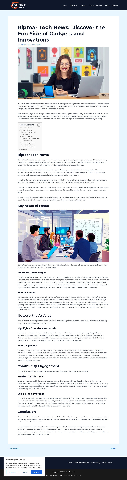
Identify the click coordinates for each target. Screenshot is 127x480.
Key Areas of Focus (26, 130)
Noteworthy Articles (26, 136)
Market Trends (27, 134)
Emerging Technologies (29, 132)
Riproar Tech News (26, 128)
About (107, 5)
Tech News (74, 5)
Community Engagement (27, 143)
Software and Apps (95, 5)
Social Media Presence (29, 147)
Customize (12, 472)
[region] (24, 466)
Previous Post (13, 448)
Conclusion (23, 149)
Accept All (36, 472)
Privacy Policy (95, 463)
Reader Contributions (29, 145)
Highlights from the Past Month (31, 138)
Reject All (24, 472)
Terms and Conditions (81, 463)
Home (65, 5)
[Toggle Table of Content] (38, 125)
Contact (115, 5)
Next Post (114, 448)
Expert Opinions (27, 140)
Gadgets (83, 5)
